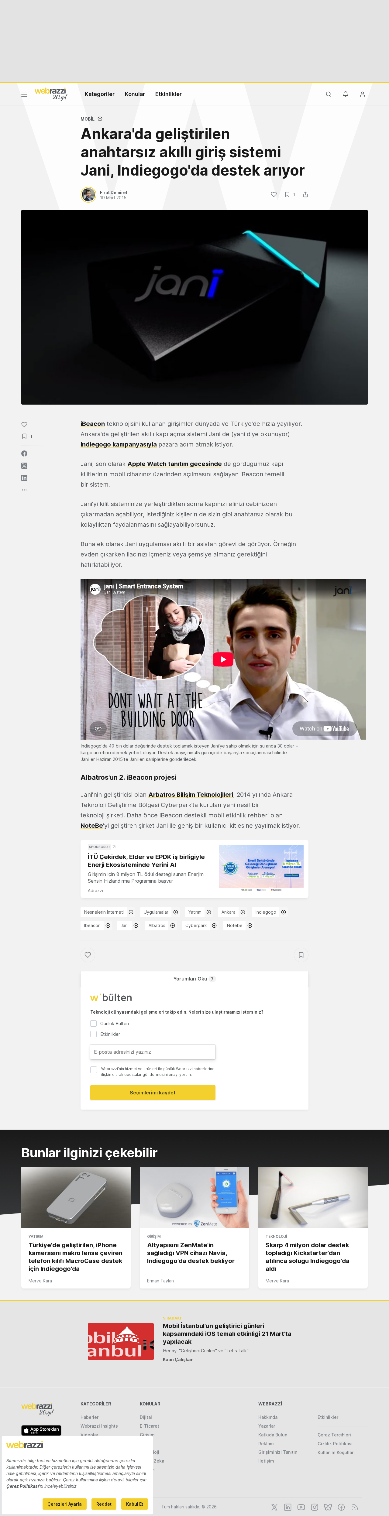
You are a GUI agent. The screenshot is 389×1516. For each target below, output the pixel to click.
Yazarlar (266, 1426)
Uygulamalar (156, 912)
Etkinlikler (168, 94)
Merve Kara (40, 1280)
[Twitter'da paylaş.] (24, 466)
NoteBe (92, 825)
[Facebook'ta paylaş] (24, 453)
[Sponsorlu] (261, 868)
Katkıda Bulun (272, 1434)
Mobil (88, 118)
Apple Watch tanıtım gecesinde (174, 463)
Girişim (154, 1236)
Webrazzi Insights (99, 1426)
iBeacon (93, 423)
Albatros (157, 925)
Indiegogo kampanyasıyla (119, 444)
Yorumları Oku (193, 979)
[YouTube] (300, 1506)
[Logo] (51, 94)
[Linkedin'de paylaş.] (24, 478)
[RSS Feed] (353, 1506)
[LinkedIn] (287, 1506)
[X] (273, 1506)
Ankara (229, 912)
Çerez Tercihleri (334, 1434)
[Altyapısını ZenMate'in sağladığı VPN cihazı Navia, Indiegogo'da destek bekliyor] (194, 1197)
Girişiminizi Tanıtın (277, 1452)
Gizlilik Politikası (335, 1443)
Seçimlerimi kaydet (153, 1093)
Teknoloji (276, 1236)
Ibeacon (92, 925)
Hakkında (267, 1417)
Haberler (89, 1417)
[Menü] (24, 96)
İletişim (266, 1460)
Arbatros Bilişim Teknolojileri (190, 794)
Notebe (235, 925)
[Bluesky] (327, 1506)
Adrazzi (95, 890)
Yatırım (194, 912)
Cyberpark (196, 925)
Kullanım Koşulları (336, 1452)
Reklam (266, 1443)
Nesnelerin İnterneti (104, 912)
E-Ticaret (149, 1426)
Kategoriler (100, 94)
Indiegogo (266, 912)
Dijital (146, 1417)
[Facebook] (340, 1506)
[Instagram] (314, 1506)
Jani (125, 925)
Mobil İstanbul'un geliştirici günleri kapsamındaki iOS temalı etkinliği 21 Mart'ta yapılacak (227, 1333)
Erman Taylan (160, 1280)
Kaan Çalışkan (178, 1359)
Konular (135, 94)
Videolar (89, 1434)
